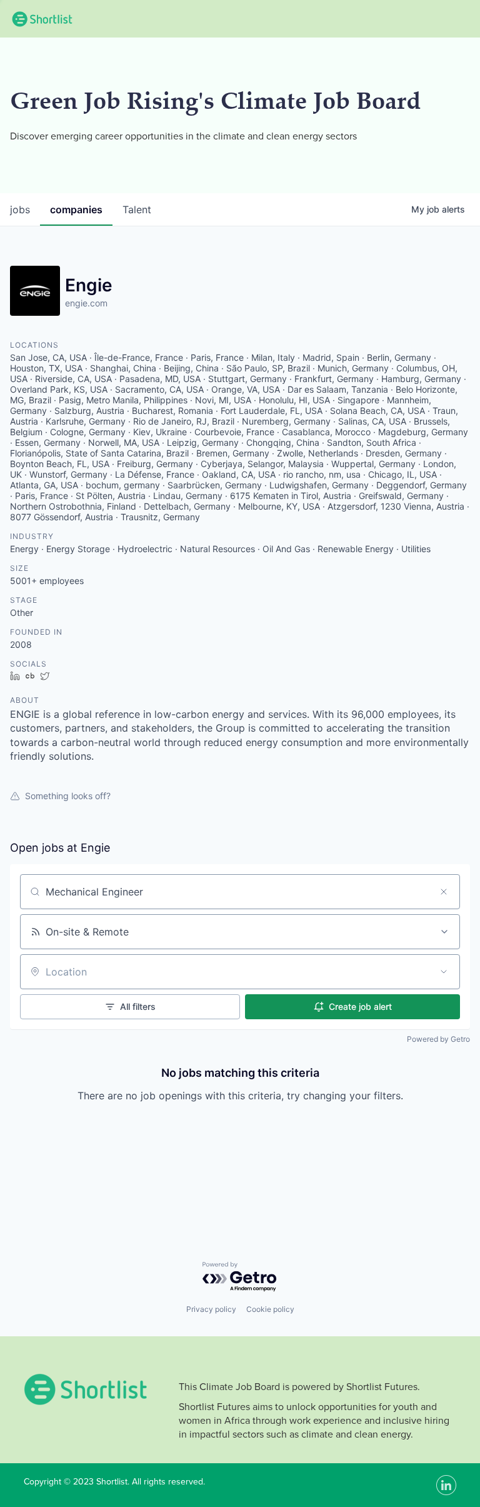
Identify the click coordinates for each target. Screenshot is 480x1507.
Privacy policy (211, 1309)
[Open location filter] (444, 971)
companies (76, 209)
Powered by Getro (438, 1039)
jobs (20, 209)
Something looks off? (68, 795)
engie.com (86, 303)
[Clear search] (444, 891)
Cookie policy (270, 1309)
